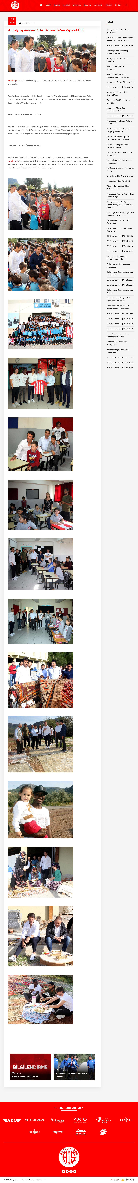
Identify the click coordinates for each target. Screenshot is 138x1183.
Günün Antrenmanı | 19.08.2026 (120, 46)
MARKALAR (77, 5)
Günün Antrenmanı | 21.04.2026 (120, 368)
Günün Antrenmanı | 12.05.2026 (120, 251)
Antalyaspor (13, 81)
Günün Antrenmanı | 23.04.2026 (120, 357)
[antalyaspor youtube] (74, 1171)
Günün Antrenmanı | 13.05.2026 (120, 246)
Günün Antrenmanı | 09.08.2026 (120, 116)
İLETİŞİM (118, 5)
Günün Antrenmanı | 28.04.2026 (120, 329)
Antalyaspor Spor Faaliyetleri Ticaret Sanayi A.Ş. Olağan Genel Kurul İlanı (120, 204)
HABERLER (108, 5)
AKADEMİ (66, 5)
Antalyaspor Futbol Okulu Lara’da (120, 82)
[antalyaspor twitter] (67, 1171)
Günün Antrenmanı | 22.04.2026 (120, 363)
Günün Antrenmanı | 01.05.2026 (120, 314)
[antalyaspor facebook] (63, 1171)
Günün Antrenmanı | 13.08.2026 (120, 87)
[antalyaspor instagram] (71, 1171)
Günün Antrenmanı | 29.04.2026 (120, 324)
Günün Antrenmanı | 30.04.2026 (120, 319)
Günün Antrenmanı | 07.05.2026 (120, 280)
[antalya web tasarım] (114, 1179)
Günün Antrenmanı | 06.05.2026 (120, 285)
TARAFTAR (87, 5)
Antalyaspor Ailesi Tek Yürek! (118, 181)
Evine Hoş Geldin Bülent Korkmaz (120, 176)
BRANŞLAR (98, 5)
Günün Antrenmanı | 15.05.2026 (120, 236)
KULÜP (48, 5)
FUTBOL (57, 5)
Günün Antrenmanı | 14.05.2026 (120, 241)
